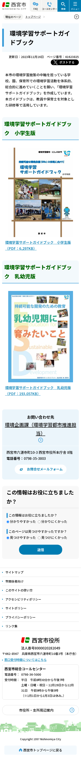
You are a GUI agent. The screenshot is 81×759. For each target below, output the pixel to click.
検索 (63, 8)
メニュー (75, 8)
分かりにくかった (54, 521)
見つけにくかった (54, 537)
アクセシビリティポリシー (23, 599)
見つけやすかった (23, 537)
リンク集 (11, 626)
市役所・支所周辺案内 (36, 710)
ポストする (67, 62)
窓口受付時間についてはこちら (25, 659)
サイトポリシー (16, 608)
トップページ (33, 16)
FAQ (35, 8)
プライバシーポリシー (20, 617)
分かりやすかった (23, 521)
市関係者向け (14, 581)
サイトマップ (14, 572)
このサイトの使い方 (19, 590)
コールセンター (49, 8)
